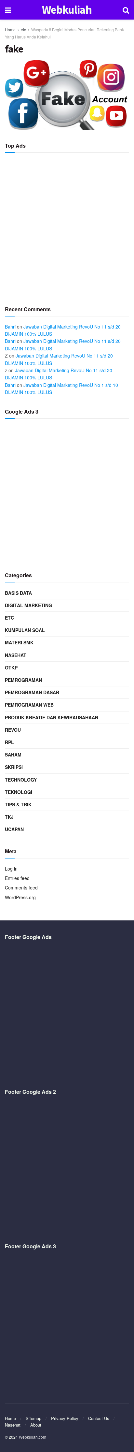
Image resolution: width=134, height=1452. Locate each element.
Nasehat (15, 655)
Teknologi (18, 792)
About (35, 1425)
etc (23, 29)
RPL (9, 742)
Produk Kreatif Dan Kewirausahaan (51, 717)
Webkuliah (67, 10)
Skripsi (14, 767)
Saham (13, 754)
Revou (13, 729)
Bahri (10, 326)
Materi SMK (19, 642)
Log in (11, 868)
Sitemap (33, 1418)
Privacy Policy (64, 1418)
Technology (21, 779)
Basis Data (18, 593)
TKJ (9, 817)
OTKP (11, 667)
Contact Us (98, 1418)
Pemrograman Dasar (32, 692)
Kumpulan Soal (25, 630)
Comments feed (21, 887)
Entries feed (17, 878)
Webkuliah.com (32, 1437)
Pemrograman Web (29, 704)
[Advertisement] (67, 226)
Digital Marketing (28, 605)
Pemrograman (23, 680)
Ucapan (14, 829)
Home (10, 29)
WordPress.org (20, 897)
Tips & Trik (18, 804)
